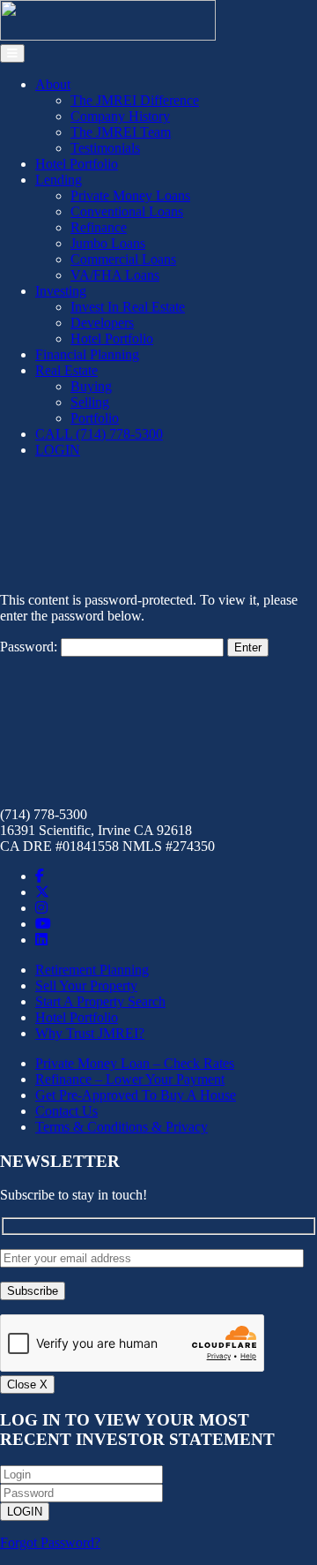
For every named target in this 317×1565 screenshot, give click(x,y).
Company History (120, 116)
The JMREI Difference (134, 100)
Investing (60, 290)
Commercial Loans (123, 259)
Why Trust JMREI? (89, 1033)
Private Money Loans (130, 195)
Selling (89, 402)
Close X (27, 1384)
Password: (30, 646)
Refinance (98, 227)
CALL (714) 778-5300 (99, 433)
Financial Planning (87, 354)
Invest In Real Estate (127, 306)
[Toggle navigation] (12, 53)
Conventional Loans (126, 211)
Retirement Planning (92, 969)
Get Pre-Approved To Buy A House (135, 1094)
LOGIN (57, 449)
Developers (102, 322)
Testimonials (105, 147)
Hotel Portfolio (76, 163)
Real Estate (66, 370)
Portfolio (94, 417)
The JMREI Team (120, 131)
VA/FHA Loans (114, 274)
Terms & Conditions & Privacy (121, 1126)
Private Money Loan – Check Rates (134, 1063)
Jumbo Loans (107, 243)
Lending (58, 179)
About (52, 84)
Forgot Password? (50, 1542)
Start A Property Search (100, 1001)
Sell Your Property (86, 985)
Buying (91, 386)
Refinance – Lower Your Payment (130, 1079)
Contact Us (66, 1110)
